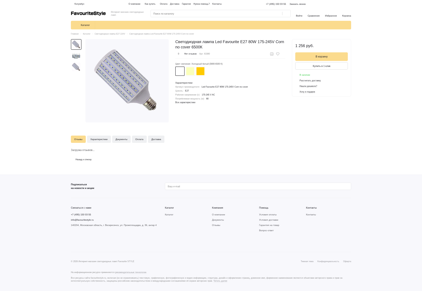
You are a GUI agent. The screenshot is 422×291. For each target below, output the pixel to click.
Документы (121, 139)
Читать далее (220, 281)
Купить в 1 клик (321, 66)
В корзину (322, 56)
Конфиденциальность (328, 261)
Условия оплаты (268, 214)
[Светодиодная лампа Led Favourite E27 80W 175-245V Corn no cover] (127, 80)
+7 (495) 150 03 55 (276, 4)
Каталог (169, 214)
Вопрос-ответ (266, 230)
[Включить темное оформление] (349, 4)
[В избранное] (277, 54)
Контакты (311, 214)
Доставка (156, 139)
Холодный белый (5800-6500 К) (180, 71)
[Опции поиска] (271, 13)
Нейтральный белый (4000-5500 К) (190, 71)
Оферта (347, 261)
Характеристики (99, 139)
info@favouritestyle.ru (82, 219)
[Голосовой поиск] (278, 13)
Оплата (139, 139)
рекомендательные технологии (130, 272)
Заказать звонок (297, 4)
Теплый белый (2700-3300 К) (200, 71)
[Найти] (286, 13)
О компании (218, 214)
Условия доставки (268, 219)
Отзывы (78, 139)
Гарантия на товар (269, 225)
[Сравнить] (271, 54)
